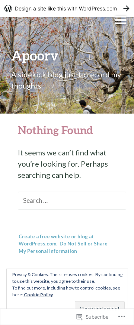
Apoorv (34, 55)
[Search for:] (72, 199)
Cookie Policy (38, 294)
